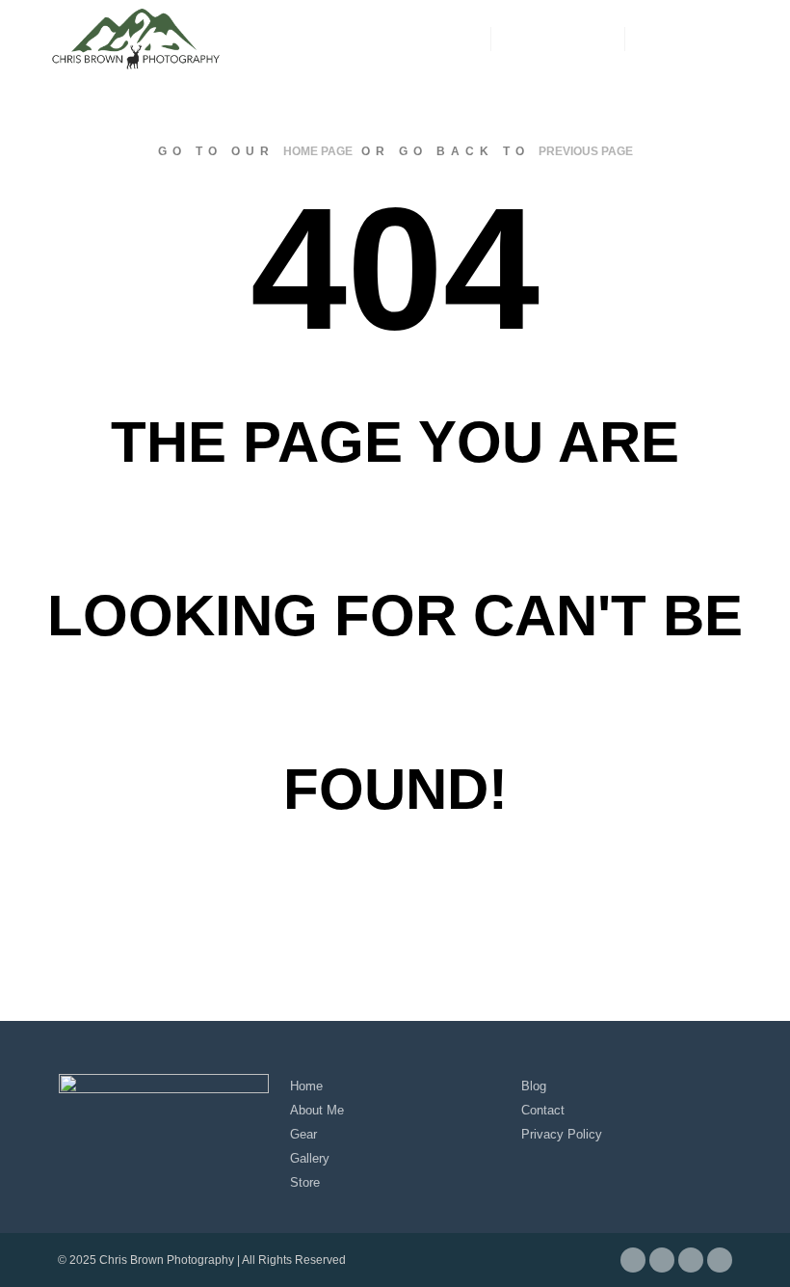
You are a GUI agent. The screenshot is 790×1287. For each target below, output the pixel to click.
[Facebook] (652, 38)
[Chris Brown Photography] (135, 38)
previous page (586, 151)
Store (305, 1182)
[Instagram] (681, 38)
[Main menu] (592, 38)
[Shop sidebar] (523, 38)
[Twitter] (710, 38)
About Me (317, 1110)
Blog (533, 1086)
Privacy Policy (561, 1134)
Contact (543, 1110)
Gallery (309, 1158)
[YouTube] (738, 38)
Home (306, 1086)
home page (318, 151)
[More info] (557, 38)
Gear (303, 1134)
